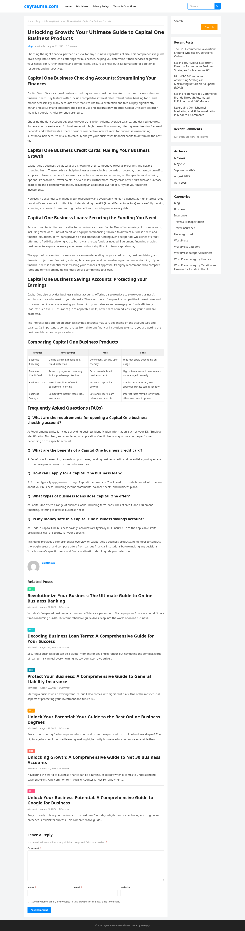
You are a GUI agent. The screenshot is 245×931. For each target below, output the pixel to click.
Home (30, 21)
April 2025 (180, 182)
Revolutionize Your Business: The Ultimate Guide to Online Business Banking (90, 598)
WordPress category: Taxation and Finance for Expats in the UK (196, 267)
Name (32, 887)
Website (125, 887)
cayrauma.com (41, 6)
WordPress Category (187, 246)
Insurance (180, 215)
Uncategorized (183, 234)
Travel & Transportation (189, 222)
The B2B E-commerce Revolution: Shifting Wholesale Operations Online (195, 52)
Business (179, 209)
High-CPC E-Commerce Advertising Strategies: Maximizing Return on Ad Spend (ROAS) (194, 82)
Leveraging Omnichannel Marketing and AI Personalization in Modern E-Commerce (195, 111)
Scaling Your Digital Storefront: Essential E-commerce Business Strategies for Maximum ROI (194, 66)
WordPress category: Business (193, 253)
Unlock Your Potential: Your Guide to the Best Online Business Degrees (94, 719)
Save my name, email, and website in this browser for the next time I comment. (76, 901)
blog (38, 21)
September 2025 (184, 170)
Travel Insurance (184, 228)
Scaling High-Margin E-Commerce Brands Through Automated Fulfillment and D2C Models (195, 97)
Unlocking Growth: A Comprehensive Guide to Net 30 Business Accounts (94, 759)
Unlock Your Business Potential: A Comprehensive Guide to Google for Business (90, 800)
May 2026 (180, 164)
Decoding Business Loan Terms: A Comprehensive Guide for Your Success (91, 638)
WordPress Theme (128, 925)
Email (78, 887)
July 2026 (179, 157)
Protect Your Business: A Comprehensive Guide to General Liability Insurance (89, 679)
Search (178, 21)
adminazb (40, 46)
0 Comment (72, 46)
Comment (34, 848)
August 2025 (182, 176)
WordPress (181, 240)
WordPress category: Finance (192, 259)
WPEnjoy (145, 925)
